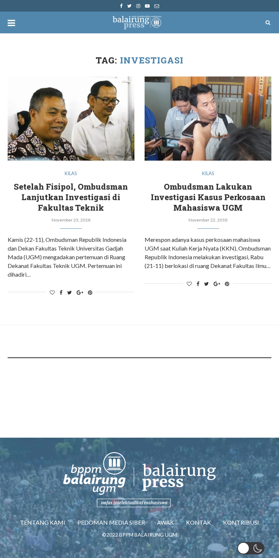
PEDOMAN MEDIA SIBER (111, 522)
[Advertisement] (140, 385)
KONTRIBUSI (241, 522)
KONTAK (198, 522)
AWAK (165, 522)
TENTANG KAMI (42, 522)
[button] (250, 548)
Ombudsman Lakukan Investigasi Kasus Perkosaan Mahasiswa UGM (208, 197)
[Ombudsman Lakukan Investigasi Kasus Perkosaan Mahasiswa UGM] (208, 119)
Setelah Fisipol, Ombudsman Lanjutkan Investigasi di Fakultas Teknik (71, 197)
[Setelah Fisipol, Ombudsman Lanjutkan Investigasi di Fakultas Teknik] (71, 119)
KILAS (71, 173)
